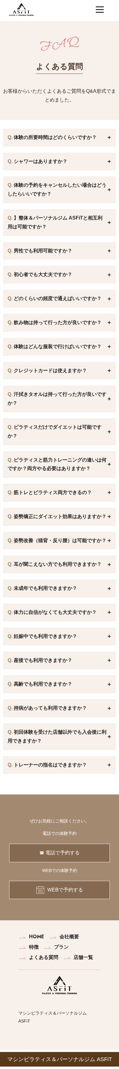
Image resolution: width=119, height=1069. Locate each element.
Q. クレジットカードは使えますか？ (62, 371)
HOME (36, 936)
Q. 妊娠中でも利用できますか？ (62, 636)
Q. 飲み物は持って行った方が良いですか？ (62, 323)
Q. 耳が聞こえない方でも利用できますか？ (62, 564)
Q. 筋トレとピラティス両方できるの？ (62, 493)
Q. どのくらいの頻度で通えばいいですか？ (62, 299)
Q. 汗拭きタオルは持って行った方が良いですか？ (62, 399)
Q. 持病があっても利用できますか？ (62, 708)
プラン (61, 946)
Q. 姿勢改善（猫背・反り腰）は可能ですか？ (62, 541)
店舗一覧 (83, 957)
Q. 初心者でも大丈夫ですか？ (62, 275)
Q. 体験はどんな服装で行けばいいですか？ (62, 347)
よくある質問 (43, 957)
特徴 (34, 946)
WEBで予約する (65, 889)
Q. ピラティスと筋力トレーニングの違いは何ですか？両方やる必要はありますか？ (62, 464)
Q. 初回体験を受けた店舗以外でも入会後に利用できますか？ (62, 736)
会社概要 (69, 936)
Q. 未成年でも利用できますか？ (62, 588)
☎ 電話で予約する (59, 852)
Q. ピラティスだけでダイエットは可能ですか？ (62, 431)
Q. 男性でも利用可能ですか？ (62, 251)
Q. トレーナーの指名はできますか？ (62, 765)
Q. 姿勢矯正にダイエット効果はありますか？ (62, 517)
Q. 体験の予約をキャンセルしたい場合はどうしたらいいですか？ (62, 189)
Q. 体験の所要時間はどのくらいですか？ (62, 137)
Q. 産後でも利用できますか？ (62, 660)
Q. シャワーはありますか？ (62, 161)
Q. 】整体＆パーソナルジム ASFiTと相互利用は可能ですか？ (62, 222)
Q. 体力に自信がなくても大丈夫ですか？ (62, 612)
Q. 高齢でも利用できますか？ (62, 684)
